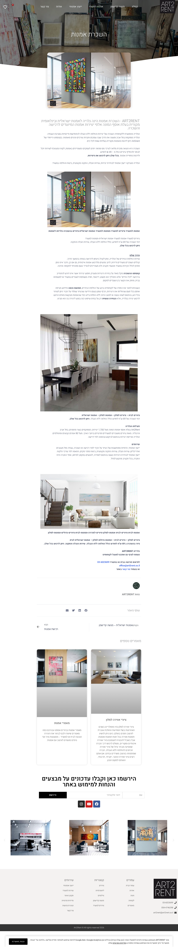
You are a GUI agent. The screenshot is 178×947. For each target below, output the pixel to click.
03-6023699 (103, 562)
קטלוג (135, 6)
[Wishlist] (5, 7)
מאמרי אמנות (62, 723)
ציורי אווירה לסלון (116, 720)
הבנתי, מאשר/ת (18, 941)
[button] (86, 610)
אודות (59, 6)
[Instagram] (81, 804)
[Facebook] (96, 804)
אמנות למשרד (96, 6)
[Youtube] (89, 804)
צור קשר (44, 6)
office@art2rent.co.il (129, 565)
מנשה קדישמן (117, 6)
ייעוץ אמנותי (75, 6)
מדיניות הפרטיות (119, 943)
